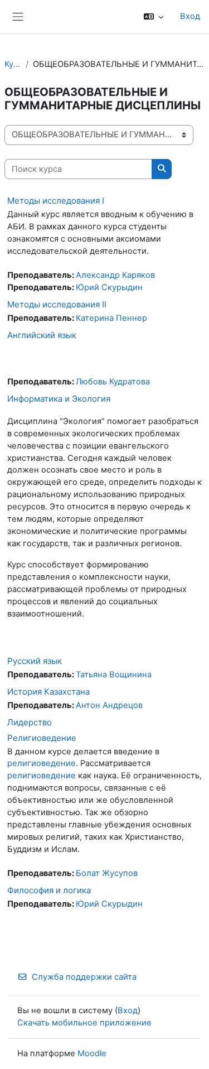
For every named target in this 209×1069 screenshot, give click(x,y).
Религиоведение (41, 738)
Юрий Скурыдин (109, 287)
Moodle (91, 1053)
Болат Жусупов (107, 873)
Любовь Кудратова (113, 382)
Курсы (12, 64)
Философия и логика (49, 890)
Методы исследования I (55, 200)
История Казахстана (48, 691)
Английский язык (41, 335)
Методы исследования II (56, 304)
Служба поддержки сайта (84, 977)
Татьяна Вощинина (114, 675)
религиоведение (41, 763)
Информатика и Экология (58, 398)
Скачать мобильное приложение (84, 1023)
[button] (154, 17)
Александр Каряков (115, 275)
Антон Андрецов (109, 705)
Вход (190, 16)
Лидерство (29, 722)
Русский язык (34, 661)
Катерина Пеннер (111, 318)
